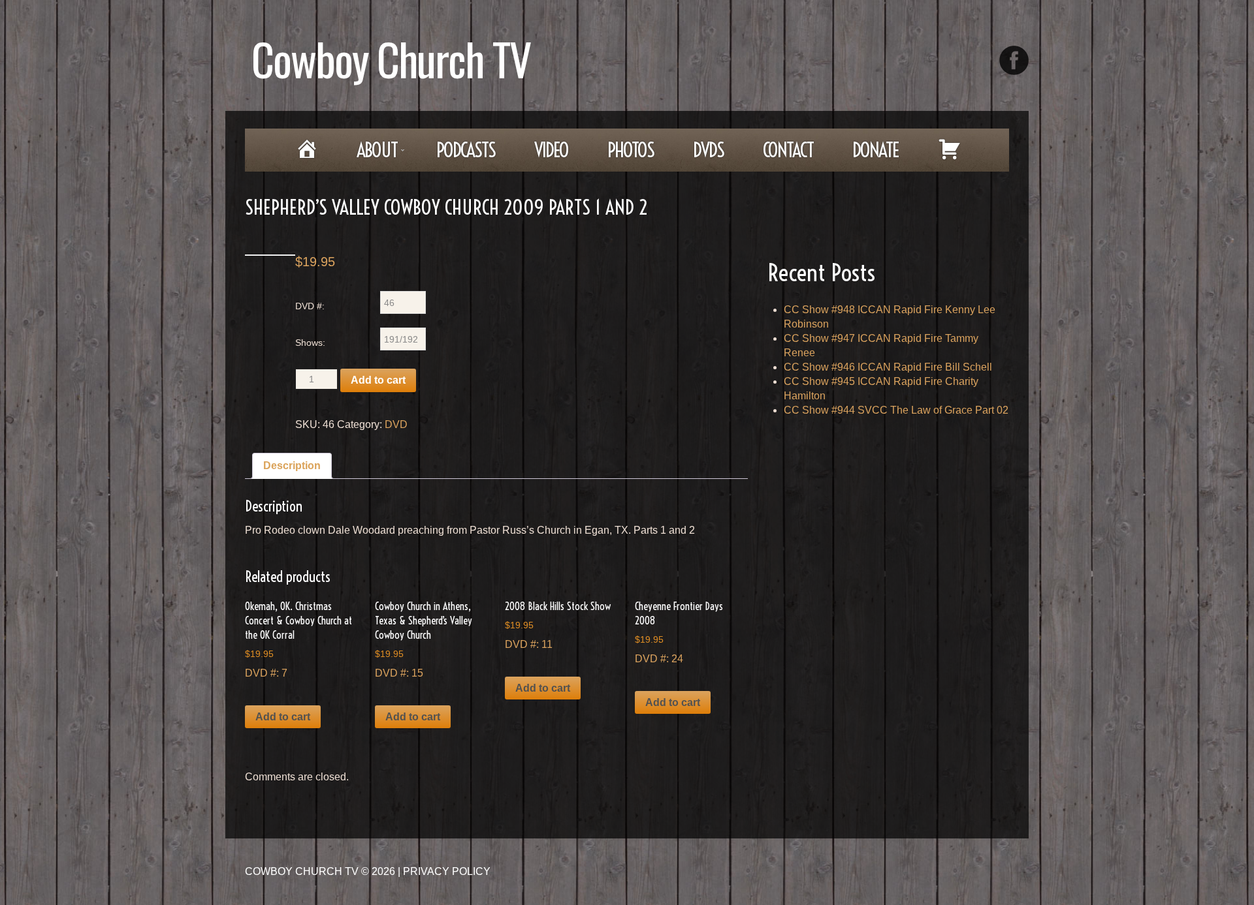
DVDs (708, 150)
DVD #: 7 (298, 639)
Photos (630, 150)
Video (551, 150)
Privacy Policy (446, 871)
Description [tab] (292, 465)
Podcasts (465, 150)
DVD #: (310, 306)
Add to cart (378, 380)
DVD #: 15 (423, 639)
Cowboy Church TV (390, 58)
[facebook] (1014, 60)
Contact (788, 150)
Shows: (310, 342)
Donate (875, 150)
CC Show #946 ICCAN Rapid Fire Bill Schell (888, 367)
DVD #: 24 (679, 632)
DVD (396, 424)
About (367, 154)
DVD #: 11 (558, 625)
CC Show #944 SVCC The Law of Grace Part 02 (896, 410)
